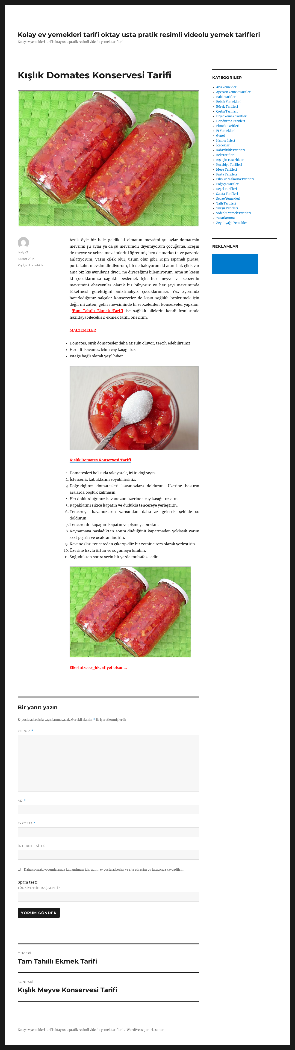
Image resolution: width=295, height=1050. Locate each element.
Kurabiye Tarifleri (229, 165)
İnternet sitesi (32, 846)
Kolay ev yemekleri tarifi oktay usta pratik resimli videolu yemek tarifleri (139, 35)
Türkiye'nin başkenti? (39, 888)
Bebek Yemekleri (228, 102)
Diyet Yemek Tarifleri (231, 116)
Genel (220, 136)
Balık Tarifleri (226, 97)
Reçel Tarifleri (226, 189)
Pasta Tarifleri (226, 174)
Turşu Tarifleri (227, 208)
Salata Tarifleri (227, 194)
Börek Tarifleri (227, 107)
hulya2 (23, 252)
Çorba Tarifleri (227, 111)
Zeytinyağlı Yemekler (231, 223)
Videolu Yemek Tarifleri (233, 213)
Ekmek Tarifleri (227, 126)
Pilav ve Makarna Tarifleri (235, 179)
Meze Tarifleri (226, 170)
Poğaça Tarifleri (227, 184)
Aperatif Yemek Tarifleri (233, 92)
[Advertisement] (236, 264)
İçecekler (223, 145)
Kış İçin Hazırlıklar (31, 265)
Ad (22, 801)
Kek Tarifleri (225, 155)
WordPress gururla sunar (145, 1030)
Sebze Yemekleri (228, 199)
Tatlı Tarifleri (226, 203)
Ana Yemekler (226, 87)
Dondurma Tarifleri (230, 121)
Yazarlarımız (225, 218)
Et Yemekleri (225, 131)
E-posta (27, 823)
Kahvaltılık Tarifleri (230, 150)
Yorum (25, 731)
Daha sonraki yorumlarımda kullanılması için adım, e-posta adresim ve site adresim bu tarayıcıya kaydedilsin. (104, 870)
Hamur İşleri (225, 140)
